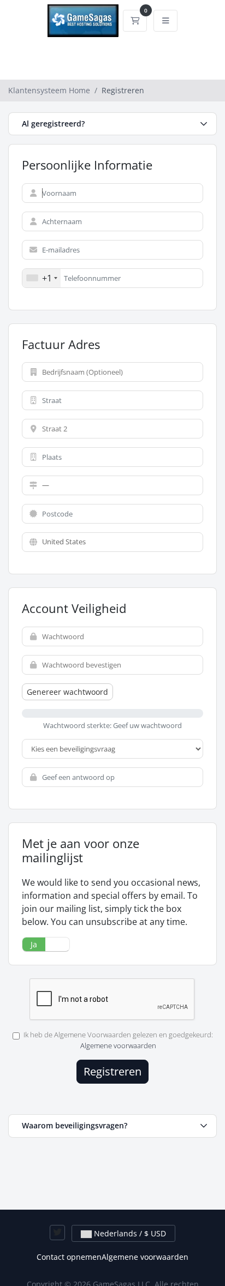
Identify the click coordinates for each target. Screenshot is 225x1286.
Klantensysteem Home (49, 90)
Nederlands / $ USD (129, 1233)
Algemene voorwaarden (118, 1045)
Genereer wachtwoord (67, 692)
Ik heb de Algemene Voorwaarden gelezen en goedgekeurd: (118, 1040)
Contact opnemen (69, 1257)
